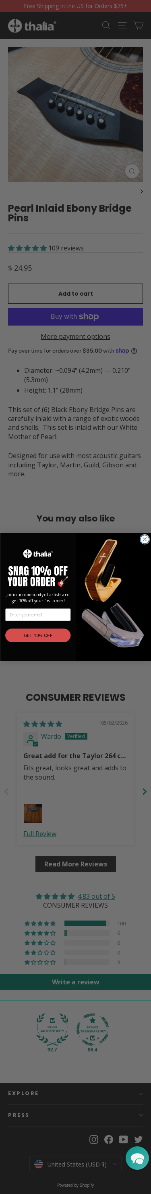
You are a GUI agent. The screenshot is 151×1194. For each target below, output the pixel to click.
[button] (137, 1158)
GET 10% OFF (37, 636)
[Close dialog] (144, 539)
